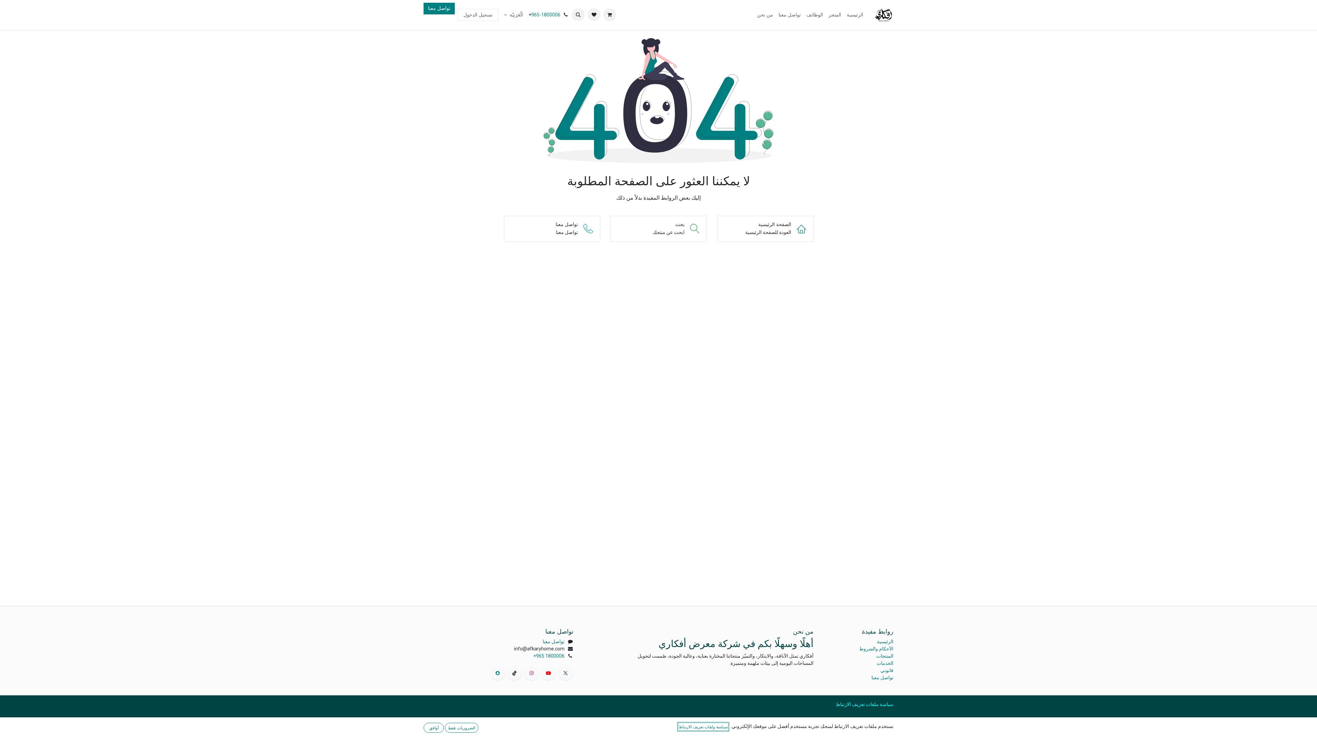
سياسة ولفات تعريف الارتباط (703, 727)
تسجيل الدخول (478, 14)
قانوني (886, 670)
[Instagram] (531, 673)
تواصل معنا (439, 8)
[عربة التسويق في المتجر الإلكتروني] (609, 14)
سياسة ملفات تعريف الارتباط (864, 704)
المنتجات (884, 656)
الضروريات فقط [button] (461, 728)
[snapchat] (498, 673)
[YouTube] (548, 673)
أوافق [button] (434, 728)
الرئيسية (885, 641)
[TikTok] (514, 673)
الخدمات (885, 663)
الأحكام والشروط (876, 648)
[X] (565, 673)
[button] (578, 14)
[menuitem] (855, 15)
